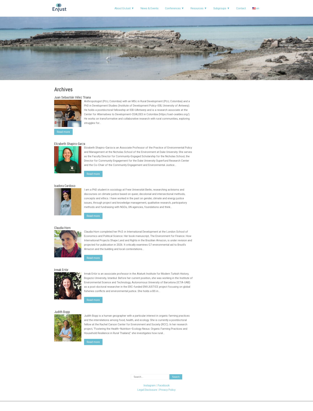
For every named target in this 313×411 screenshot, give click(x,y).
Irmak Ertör (61, 270)
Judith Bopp (62, 312)
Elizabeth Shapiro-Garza (69, 144)
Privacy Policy (167, 389)
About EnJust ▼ (124, 8)
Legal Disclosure (147, 389)
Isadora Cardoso (64, 186)
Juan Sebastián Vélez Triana (72, 97)
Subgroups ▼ (221, 8)
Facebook (164, 385)
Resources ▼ (199, 8)
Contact (241, 8)
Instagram (149, 385)
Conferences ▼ (174, 8)
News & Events (149, 8)
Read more (63, 131)
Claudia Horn (62, 228)
